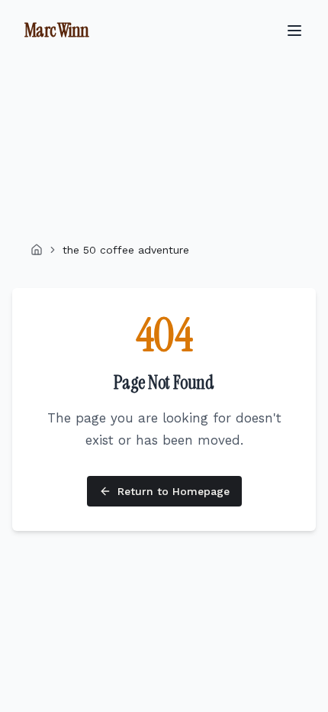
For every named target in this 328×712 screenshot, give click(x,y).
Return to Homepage (173, 491)
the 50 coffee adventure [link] (126, 250)
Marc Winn (56, 30)
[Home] (37, 250)
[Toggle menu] (294, 30)
